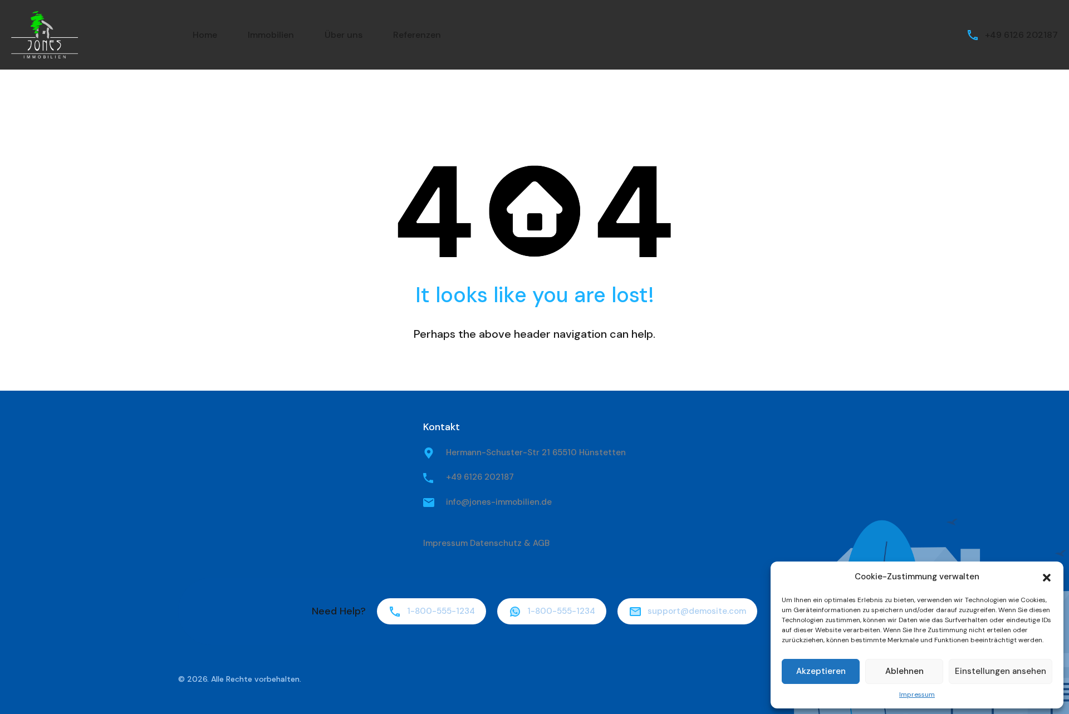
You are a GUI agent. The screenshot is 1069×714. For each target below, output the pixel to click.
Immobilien (271, 35)
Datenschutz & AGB (510, 543)
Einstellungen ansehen (1000, 671)
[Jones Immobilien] (44, 34)
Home (205, 35)
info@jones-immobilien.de (499, 502)
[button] (1046, 576)
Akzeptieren (821, 671)
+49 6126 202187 (1021, 35)
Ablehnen (904, 671)
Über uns (343, 35)
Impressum (917, 694)
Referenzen (417, 35)
